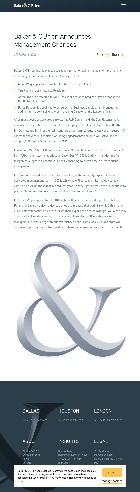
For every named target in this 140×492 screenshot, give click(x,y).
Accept (112, 472)
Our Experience (31, 454)
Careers (27, 463)
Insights (68, 442)
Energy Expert (66, 450)
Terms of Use (101, 450)
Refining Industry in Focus (72, 454)
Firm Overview (31, 450)
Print (100, 55)
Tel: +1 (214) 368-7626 (35, 420)
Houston (68, 411)
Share (115, 55)
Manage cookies (112, 481)
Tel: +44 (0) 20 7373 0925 (108, 420)
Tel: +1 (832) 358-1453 (70, 420)
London (103, 411)
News (26, 459)
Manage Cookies (103, 454)
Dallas (31, 411)
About (30, 442)
